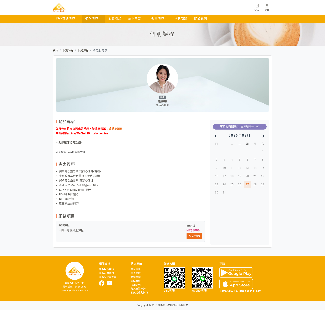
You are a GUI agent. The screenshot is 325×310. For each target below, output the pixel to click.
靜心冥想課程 (66, 18)
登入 (256, 10)
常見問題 (180, 18)
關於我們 (200, 18)
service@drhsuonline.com (75, 290)
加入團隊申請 (138, 288)
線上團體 (135, 18)
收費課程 (83, 50)
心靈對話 (115, 18)
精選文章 (136, 277)
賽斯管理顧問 (106, 273)
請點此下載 (254, 291)
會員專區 (136, 269)
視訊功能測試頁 (139, 292)
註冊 (267, 10)
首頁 (55, 50)
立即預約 (194, 235)
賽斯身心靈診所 (107, 269)
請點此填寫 (116, 128)
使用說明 (136, 284)
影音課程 (158, 18)
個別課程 (92, 18)
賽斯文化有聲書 (107, 277)
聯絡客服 (136, 281)
